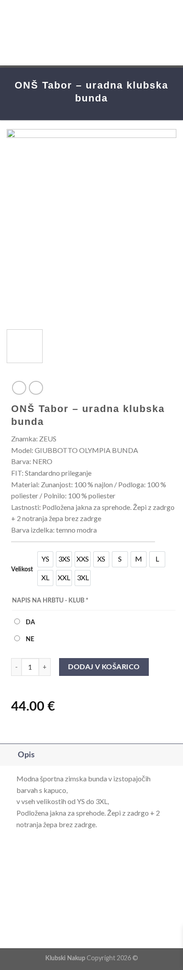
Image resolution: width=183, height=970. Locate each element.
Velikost (22, 569)
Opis (26, 755)
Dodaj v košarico (104, 667)
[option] (45, 559)
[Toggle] (8, 754)
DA (29, 622)
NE (29, 639)
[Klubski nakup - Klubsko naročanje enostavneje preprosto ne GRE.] (91, 32)
